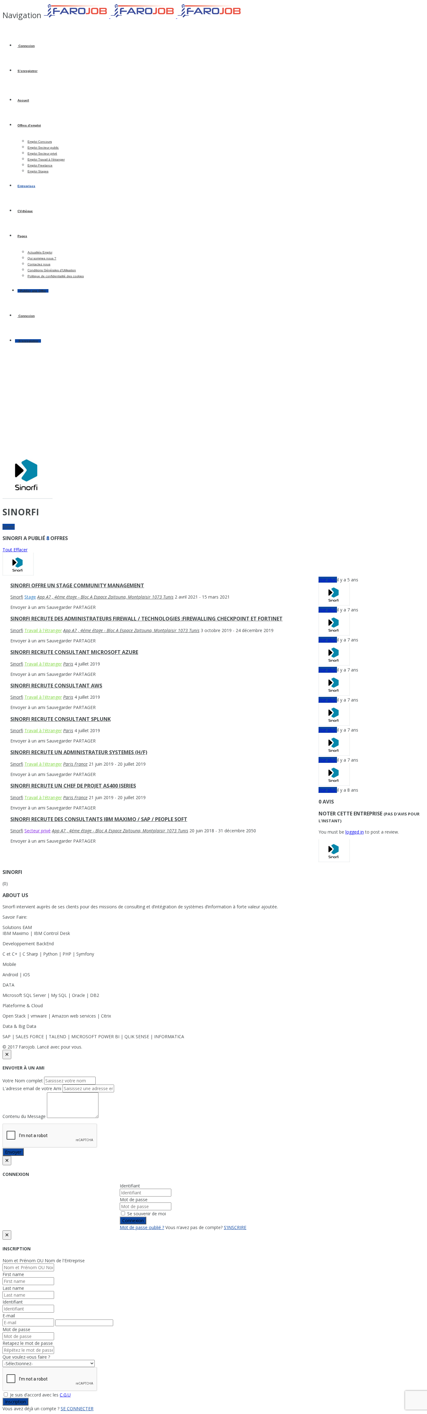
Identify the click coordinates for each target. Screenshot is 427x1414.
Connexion (26, 46)
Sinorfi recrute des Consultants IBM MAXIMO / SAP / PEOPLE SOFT (98, 819)
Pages (22, 236)
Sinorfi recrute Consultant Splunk (60, 719)
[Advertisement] (213, 402)
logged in (354, 832)
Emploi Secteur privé (42, 153)
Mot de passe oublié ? (142, 1227)
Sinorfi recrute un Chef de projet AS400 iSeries (73, 785)
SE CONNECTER (77, 1408)
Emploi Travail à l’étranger (46, 159)
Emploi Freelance (40, 165)
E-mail (9, 1316)
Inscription (15, 1402)
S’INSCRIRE (235, 1227)
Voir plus (328, 580)
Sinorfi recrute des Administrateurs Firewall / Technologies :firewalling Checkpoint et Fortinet (146, 618)
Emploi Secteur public (43, 147)
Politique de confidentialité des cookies (56, 276)
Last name (13, 1288)
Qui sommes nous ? (42, 258)
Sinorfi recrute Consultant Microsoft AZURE (74, 652)
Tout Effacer (15, 550)
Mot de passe (134, 1199)
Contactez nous (39, 264)
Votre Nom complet (23, 1081)
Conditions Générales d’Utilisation (52, 270)
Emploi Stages (38, 171)
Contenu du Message (24, 1116)
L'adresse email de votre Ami (32, 1088)
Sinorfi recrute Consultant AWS (56, 685)
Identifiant (130, 1186)
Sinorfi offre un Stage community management (77, 585)
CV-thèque (25, 211)
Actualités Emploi (40, 252)
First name (13, 1274)
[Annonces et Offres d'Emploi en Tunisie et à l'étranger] (143, 16)
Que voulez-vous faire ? (26, 1357)
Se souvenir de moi (146, 1214)
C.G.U (65, 1395)
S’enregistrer (28, 71)
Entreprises (26, 186)
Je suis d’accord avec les (40, 1395)
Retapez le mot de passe (28, 1343)
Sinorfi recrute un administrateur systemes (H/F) (78, 752)
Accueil (23, 100)
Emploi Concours (40, 141)
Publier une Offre (33, 291)
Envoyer (13, 1152)
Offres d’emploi (29, 125)
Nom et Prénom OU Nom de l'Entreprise (44, 1260)
